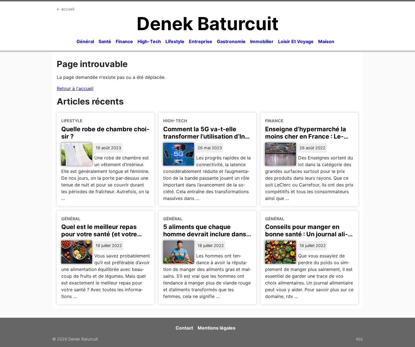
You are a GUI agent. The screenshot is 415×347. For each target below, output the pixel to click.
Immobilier (262, 41)
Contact (184, 328)
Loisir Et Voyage (296, 41)
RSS (359, 339)
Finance (124, 41)
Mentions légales (216, 328)
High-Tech (149, 41)
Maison (326, 41)
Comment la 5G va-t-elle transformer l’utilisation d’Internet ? (205, 136)
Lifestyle (174, 41)
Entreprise (200, 41)
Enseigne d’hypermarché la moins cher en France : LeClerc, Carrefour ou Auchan (305, 136)
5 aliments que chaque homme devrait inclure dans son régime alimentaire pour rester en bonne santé (204, 237)
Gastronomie (231, 41)
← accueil (65, 9)
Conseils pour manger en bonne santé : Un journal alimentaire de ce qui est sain (306, 234)
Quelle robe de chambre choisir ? (105, 132)
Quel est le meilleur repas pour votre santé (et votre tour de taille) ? (99, 234)
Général (85, 41)
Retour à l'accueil (75, 88)
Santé (105, 41)
